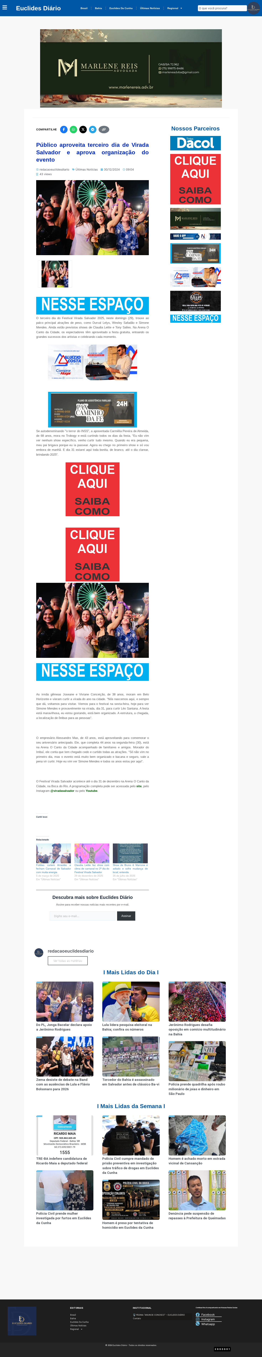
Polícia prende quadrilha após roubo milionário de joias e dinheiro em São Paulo (197, 1089)
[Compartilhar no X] (83, 129)
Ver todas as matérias (67, 961)
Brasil (84, 8)
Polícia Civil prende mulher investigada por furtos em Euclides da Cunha (63, 1218)
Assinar (126, 915)
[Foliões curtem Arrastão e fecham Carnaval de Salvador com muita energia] (53, 853)
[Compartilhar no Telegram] (92, 129)
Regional (172, 8)
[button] (55, 274)
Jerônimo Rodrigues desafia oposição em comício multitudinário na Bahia (197, 1029)
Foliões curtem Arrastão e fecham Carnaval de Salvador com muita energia (53, 869)
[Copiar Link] (104, 129)
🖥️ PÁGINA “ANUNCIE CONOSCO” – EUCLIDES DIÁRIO (159, 1315)
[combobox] (222, 8)
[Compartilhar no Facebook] (64, 129)
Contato (137, 1318)
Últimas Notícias (150, 8)
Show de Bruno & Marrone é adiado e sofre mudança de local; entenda (130, 869)
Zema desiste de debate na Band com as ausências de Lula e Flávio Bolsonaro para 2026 (63, 1084)
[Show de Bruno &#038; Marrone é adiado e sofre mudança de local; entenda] (130, 853)
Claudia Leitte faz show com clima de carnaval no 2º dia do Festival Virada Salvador (92, 869)
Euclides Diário (38, 8)
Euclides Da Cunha (121, 8)
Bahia (98, 8)
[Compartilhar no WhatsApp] (73, 129)
